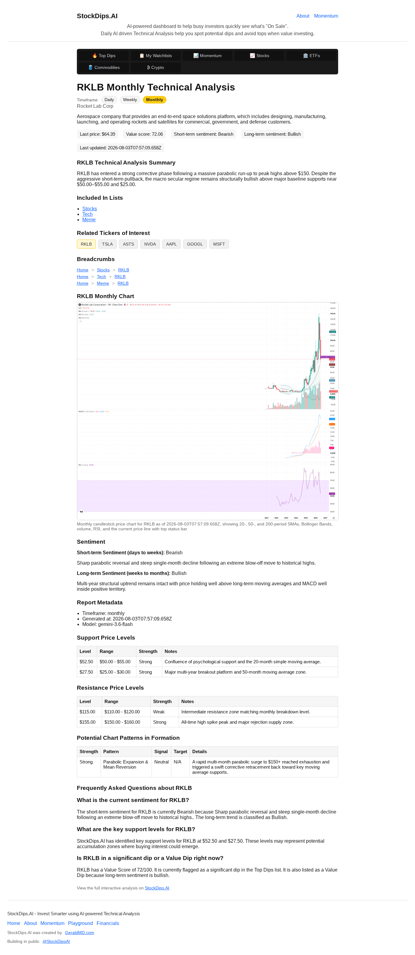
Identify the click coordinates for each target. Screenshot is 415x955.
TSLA (107, 244)
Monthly (154, 99)
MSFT (219, 244)
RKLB (86, 244)
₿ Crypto (155, 67)
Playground (80, 923)
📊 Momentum (207, 55)
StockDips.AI (97, 16)
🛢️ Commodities (104, 67)
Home (82, 269)
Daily (109, 99)
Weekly (130, 99)
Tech (87, 214)
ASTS (128, 244)
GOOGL (195, 244)
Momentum (326, 16)
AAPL (171, 244)
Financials (108, 923)
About (303, 16)
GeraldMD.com (79, 932)
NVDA (150, 244)
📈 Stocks (259, 55)
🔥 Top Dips (103, 55)
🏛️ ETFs (311, 55)
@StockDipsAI (56, 941)
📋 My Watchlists (155, 55)
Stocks (89, 208)
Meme (89, 219)
